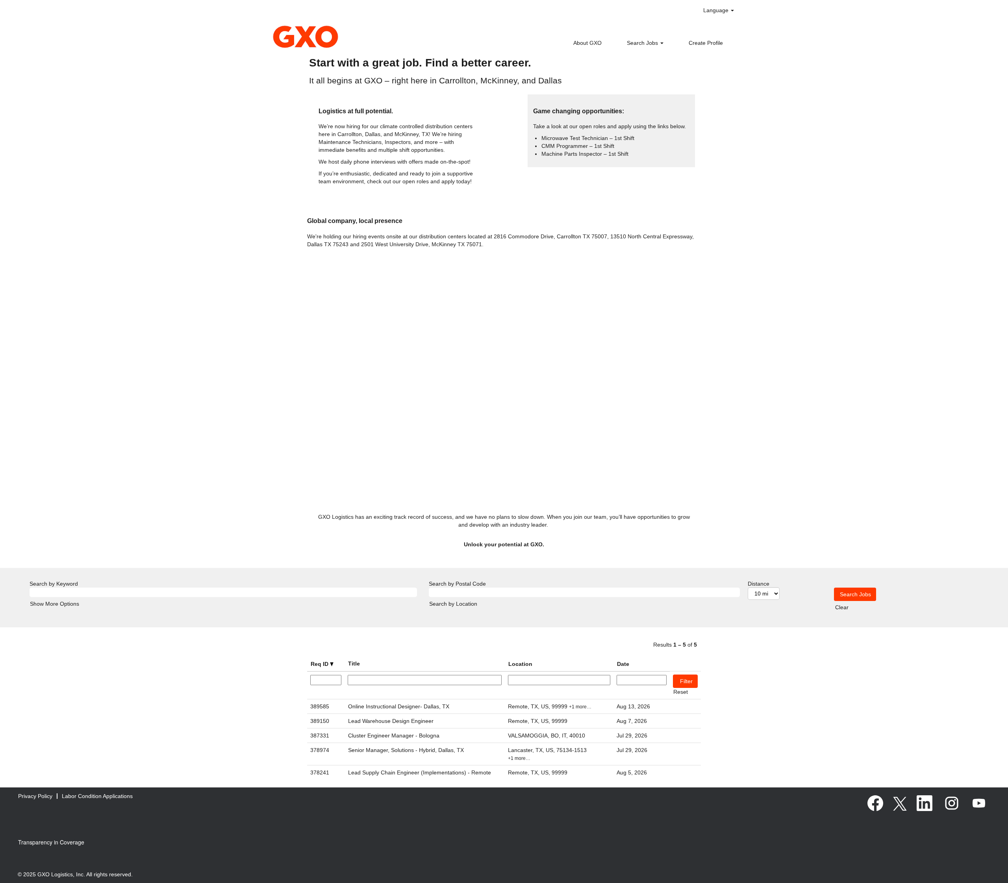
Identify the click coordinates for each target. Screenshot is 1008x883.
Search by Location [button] (453, 604)
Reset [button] (680, 692)
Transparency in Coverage (51, 842)
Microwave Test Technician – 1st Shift (587, 138)
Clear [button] (842, 607)
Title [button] (354, 663)
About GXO (587, 43)
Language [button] (716, 10)
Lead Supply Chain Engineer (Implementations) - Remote (419, 772)
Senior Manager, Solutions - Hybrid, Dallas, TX (406, 750)
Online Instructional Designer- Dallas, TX (398, 706)
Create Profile (706, 43)
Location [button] (520, 664)
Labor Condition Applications (97, 796)
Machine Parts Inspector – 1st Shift (584, 154)
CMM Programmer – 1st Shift (577, 146)
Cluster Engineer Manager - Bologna (393, 735)
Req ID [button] (320, 664)
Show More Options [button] (54, 604)
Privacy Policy (35, 796)
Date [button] (623, 664)
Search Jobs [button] (643, 43)
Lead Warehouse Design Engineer (391, 721)
